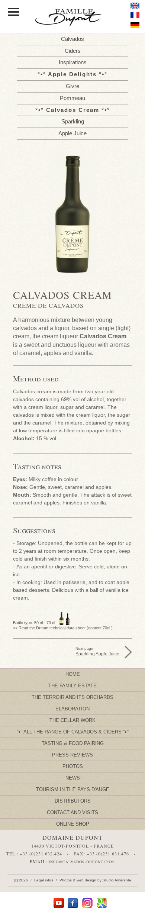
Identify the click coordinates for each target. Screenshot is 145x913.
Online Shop (72, 824)
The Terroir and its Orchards (72, 697)
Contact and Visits (72, 812)
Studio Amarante (117, 880)
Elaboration (72, 709)
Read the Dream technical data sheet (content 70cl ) (66, 628)
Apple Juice (72, 133)
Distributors (73, 801)
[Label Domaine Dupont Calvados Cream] (72, 250)
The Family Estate (72, 685)
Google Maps (102, 903)
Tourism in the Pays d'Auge (72, 789)
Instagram (87, 903)
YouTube (58, 903)
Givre (72, 86)
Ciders (73, 51)
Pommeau (72, 98)
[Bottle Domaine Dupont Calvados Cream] (72, 214)
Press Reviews (72, 755)
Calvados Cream (72, 110)
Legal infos (43, 880)
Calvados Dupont (72, 18)
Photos (72, 766)
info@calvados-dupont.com (81, 861)
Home (72, 674)
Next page (97, 651)
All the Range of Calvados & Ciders (72, 732)
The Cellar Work (72, 720)
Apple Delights (72, 74)
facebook (73, 903)
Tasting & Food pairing (73, 743)
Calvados (72, 39)
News (72, 778)
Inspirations (73, 62)
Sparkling (72, 121)
